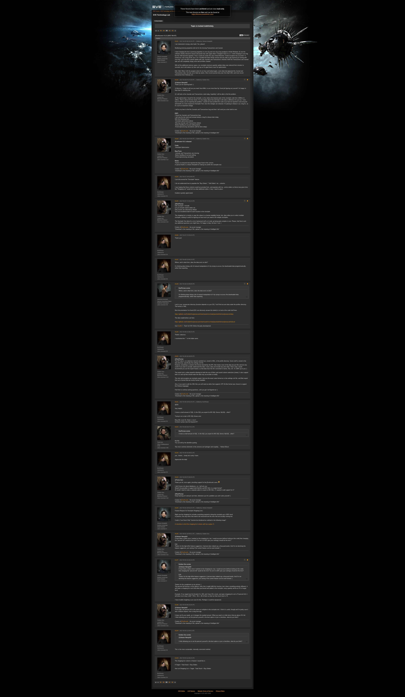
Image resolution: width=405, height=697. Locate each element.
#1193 (176, 453)
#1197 (176, 560)
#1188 (176, 284)
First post (246, 35)
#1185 (176, 201)
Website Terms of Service (205, 691)
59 (163, 30)
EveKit (180, 326)
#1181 (176, 41)
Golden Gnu (160, 95)
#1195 (176, 508)
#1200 (177, 658)
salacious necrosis (162, 299)
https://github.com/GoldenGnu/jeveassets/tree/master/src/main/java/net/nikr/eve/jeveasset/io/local (205, 322)
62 (172, 30)
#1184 (176, 176)
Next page (175, 30)
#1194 (176, 477)
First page (156, 30)
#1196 (176, 533)
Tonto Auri (160, 442)
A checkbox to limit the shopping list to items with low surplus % (194, 524)
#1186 (176, 235)
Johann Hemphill (162, 56)
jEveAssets (184, 131)
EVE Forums (156, 11)
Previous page (158, 30)
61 (169, 30)
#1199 (176, 630)
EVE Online (181, 691)
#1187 (176, 259)
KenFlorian (160, 192)
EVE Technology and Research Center (171, 11)
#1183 (176, 138)
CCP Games (191, 691)
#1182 (176, 80)
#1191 (176, 402)
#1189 (176, 332)
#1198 (176, 605)
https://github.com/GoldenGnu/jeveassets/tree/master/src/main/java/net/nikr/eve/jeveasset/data (204, 314)
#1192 (176, 427)
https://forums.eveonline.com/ (202, 14)
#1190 (176, 356)
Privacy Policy (220, 691)
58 (160, 30)
